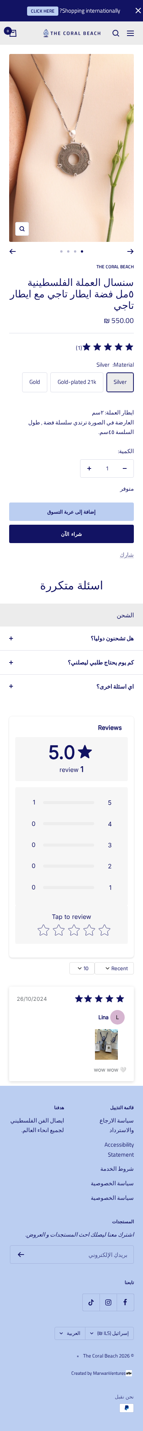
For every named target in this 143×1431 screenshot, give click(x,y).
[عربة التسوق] (13, 33)
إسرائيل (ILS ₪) (113, 1333)
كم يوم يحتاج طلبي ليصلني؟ (101, 662)
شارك (127, 554)
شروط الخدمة (117, 1168)
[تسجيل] (21, 1254)
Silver (120, 381)
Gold (34, 381)
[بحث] (115, 33)
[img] (108, 348)
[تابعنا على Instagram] (108, 1302)
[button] (71, 802)
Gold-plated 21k (77, 381)
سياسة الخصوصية (112, 1183)
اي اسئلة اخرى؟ (115, 686)
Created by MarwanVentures (98, 1373)
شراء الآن (71, 534)
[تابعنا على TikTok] (91, 1302)
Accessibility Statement (119, 1149)
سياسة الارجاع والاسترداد (117, 1125)
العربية (73, 1333)
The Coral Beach (115, 266)
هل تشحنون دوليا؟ (112, 638)
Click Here (43, 11)
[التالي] (12, 251)
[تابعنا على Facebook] (125, 1302)
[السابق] (130, 251)
